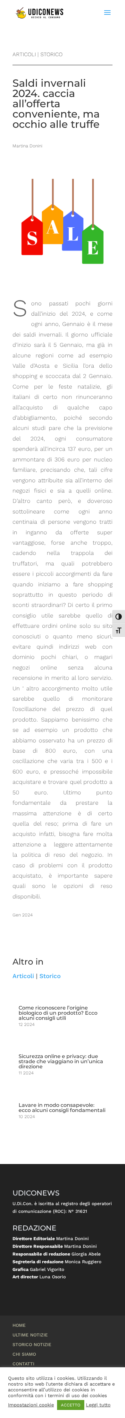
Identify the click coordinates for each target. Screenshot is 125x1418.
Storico (50, 976)
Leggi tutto (98, 1405)
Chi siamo (24, 1354)
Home (19, 1325)
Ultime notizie (30, 1335)
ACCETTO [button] (70, 1405)
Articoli (23, 976)
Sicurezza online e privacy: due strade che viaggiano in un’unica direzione (61, 1061)
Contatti (23, 1363)
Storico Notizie (32, 1344)
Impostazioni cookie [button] (31, 1405)
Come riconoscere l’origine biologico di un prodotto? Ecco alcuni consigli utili (58, 1013)
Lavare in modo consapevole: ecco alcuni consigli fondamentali (62, 1107)
